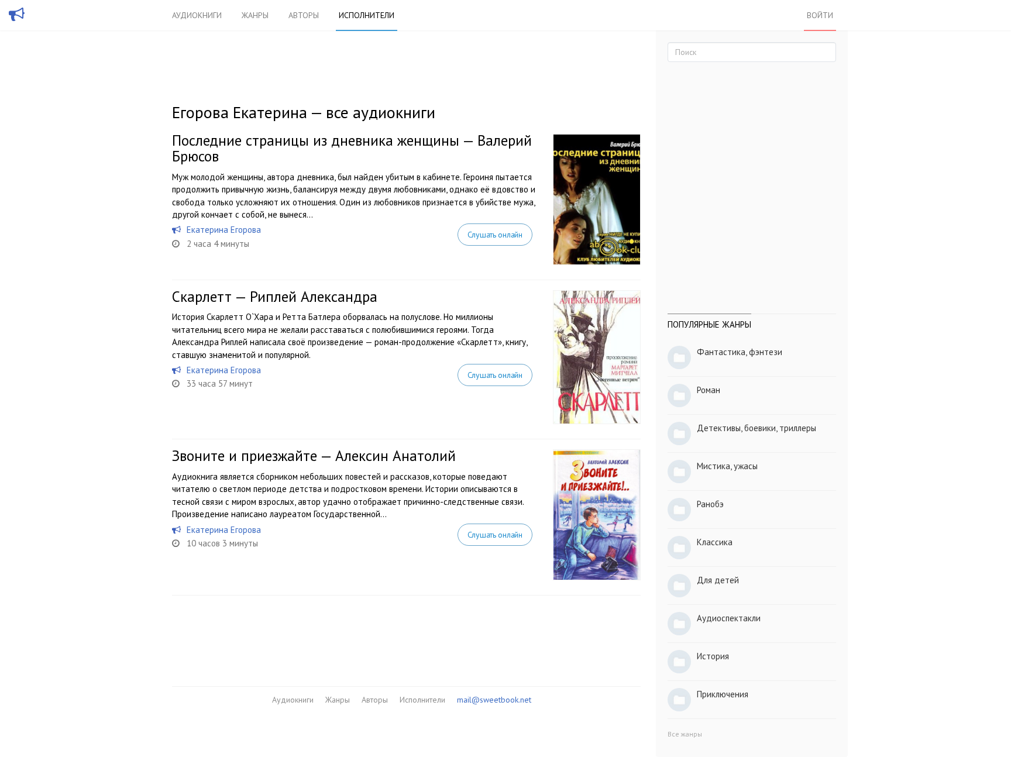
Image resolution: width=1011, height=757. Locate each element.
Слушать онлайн (494, 234)
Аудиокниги (197, 15)
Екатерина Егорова (224, 229)
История (713, 656)
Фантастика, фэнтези (739, 351)
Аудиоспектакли (729, 618)
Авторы (303, 15)
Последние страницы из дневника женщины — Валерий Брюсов (352, 148)
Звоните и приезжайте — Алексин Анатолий (314, 455)
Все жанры (685, 734)
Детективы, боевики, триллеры (756, 427)
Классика (715, 542)
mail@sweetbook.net (494, 699)
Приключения (722, 694)
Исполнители (366, 15)
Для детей (718, 580)
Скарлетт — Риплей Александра (274, 296)
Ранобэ (710, 504)
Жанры (255, 15)
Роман (708, 389)
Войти (820, 15)
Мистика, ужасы (727, 466)
